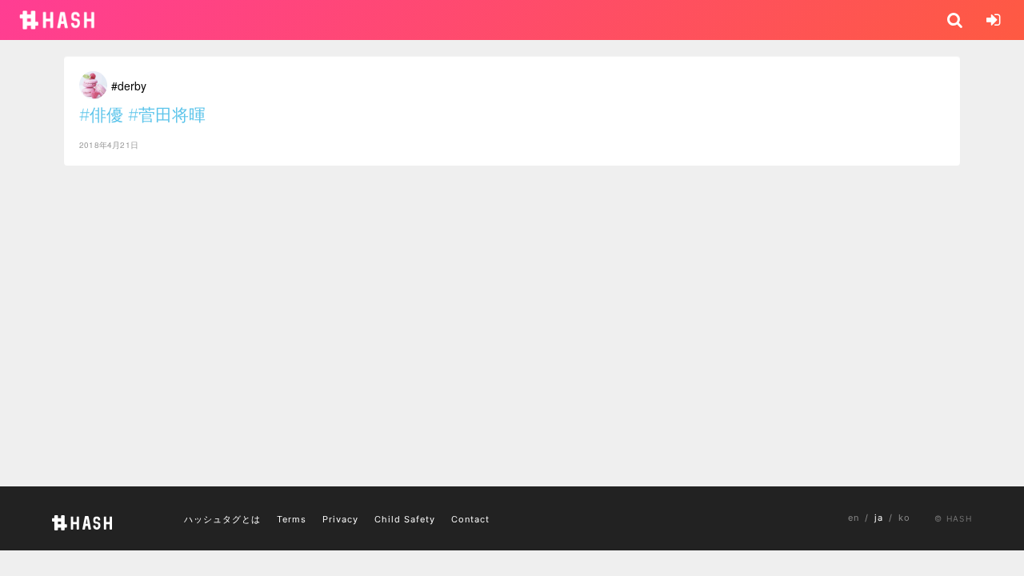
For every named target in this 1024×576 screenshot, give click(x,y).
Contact (470, 519)
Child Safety (404, 519)
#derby (128, 86)
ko (904, 517)
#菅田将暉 (167, 115)
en (853, 517)
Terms (291, 519)
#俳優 (101, 115)
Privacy (340, 519)
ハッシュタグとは (222, 519)
